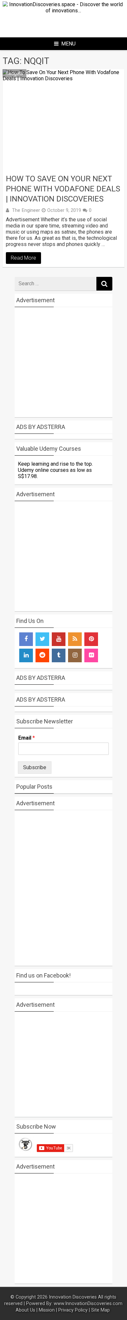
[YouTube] (58, 639)
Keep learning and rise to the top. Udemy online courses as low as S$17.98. (55, 470)
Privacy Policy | (74, 1310)
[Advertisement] (69, 22)
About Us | (26, 1310)
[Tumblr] (58, 655)
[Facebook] (26, 639)
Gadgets (14, 73)
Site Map (101, 1310)
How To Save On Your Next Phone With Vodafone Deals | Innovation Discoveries (63, 188)
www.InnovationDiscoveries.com (88, 1303)
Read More (23, 258)
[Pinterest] (91, 639)
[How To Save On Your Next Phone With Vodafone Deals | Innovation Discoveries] (63, 120)
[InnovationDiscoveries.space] (63, 10)
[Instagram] (75, 655)
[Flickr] (91, 655)
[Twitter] (42, 639)
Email (26, 738)
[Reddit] (42, 655)
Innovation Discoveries (73, 1297)
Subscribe (34, 767)
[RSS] (75, 639)
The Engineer (26, 210)
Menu (68, 44)
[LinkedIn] (26, 655)
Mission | (48, 1310)
